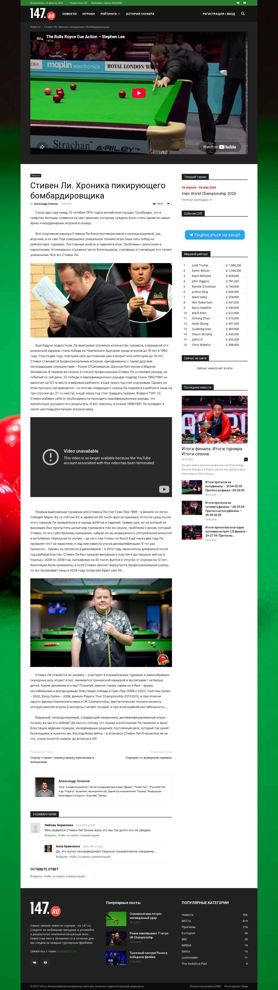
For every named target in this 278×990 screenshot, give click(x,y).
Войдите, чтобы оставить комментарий (72, 835)
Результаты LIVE (78, 2)
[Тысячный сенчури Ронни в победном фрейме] (116, 958)
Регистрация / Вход (219, 14)
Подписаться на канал (216, 235)
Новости (69, 14)
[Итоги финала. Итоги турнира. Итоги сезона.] (215, 420)
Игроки (88, 14)
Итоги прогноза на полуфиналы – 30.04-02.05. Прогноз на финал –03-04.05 (224, 486)
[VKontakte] (238, 3)
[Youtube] (245, 3)
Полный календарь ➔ (197, 200)
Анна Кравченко (68, 846)
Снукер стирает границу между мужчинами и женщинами (62, 760)
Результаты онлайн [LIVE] (205, 986)
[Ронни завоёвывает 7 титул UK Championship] (116, 938)
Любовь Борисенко (59, 825)
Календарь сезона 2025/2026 (106, 2)
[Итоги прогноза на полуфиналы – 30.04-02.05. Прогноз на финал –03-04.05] (192, 487)
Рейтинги (109, 14)
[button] (243, 14)
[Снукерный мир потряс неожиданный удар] (116, 919)
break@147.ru (67, 951)
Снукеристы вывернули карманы (149, 758)
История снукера (140, 14)
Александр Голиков (46, 203)
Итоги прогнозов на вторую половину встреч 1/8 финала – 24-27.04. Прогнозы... (226, 531)
